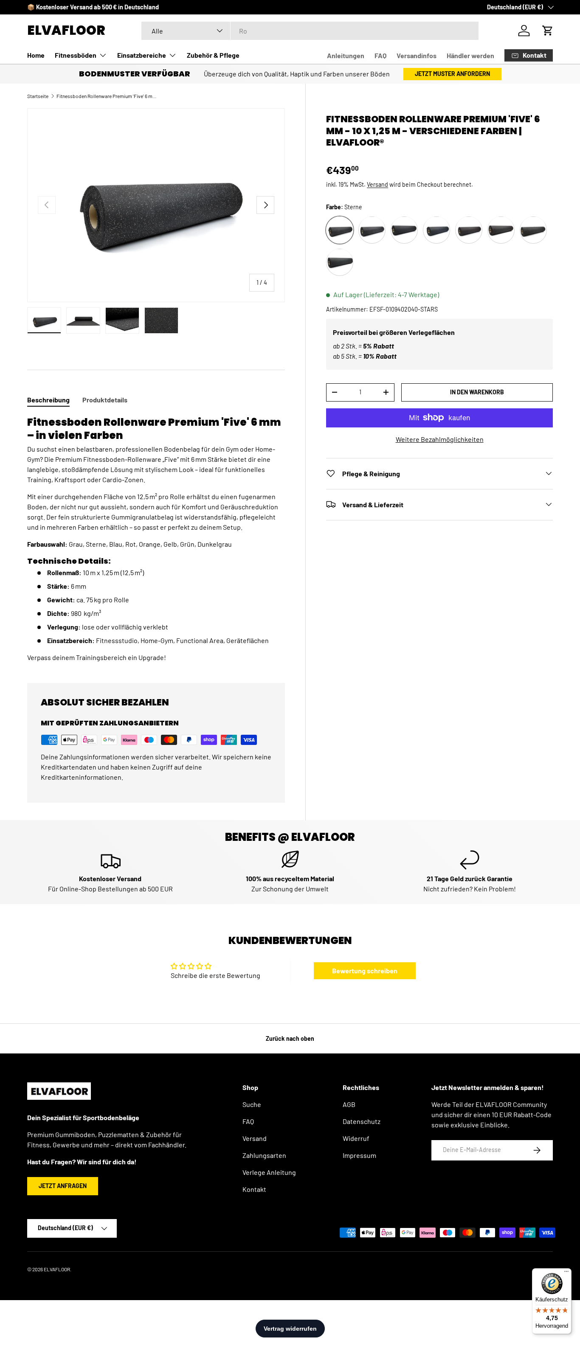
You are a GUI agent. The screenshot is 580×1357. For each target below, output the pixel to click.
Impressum (359, 1155)
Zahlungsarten (264, 1155)
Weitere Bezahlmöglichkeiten (440, 439)
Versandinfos (416, 55)
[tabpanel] (156, 539)
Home (36, 55)
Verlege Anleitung (269, 1172)
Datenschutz (361, 1121)
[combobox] (310, 31)
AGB (349, 1104)
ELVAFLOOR (57, 1269)
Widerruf (356, 1138)
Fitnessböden (75, 55)
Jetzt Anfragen (63, 1185)
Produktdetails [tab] (104, 400)
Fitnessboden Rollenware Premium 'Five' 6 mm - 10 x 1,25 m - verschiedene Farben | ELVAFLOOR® (107, 95)
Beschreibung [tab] (48, 400)
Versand (377, 184)
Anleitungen (345, 55)
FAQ (380, 55)
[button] (547, 30)
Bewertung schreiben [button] (364, 970)
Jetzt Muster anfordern (452, 73)
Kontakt (254, 1189)
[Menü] (566, 1273)
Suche (251, 1104)
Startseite (37, 95)
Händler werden (470, 55)
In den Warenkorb (477, 391)
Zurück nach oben (290, 1038)
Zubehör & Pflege (213, 55)
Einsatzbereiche (141, 55)
